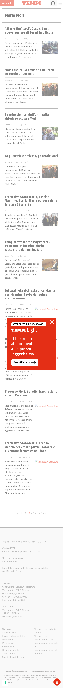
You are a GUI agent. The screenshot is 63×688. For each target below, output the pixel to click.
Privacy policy (9, 643)
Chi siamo (7, 629)
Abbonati (6, 3)
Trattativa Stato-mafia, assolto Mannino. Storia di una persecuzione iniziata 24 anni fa (31, 200)
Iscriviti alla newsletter (14, 636)
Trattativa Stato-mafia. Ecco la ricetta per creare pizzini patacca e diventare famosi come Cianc (30, 447)
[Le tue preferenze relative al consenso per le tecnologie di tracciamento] (5, 683)
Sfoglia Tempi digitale (13, 657)
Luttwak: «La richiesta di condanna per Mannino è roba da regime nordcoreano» (30, 294)
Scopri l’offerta (22, 362)
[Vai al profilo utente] (53, 3)
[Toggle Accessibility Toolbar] (57, 682)
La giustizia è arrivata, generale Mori (31, 156)
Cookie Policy (9, 646)
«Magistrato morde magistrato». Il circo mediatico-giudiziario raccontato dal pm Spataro (30, 246)
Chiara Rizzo (10, 256)
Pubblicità (7, 639)
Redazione (9, 39)
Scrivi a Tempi (9, 632)
